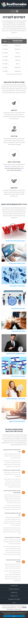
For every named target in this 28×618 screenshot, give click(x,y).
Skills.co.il (17, 60)
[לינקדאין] (24, 607)
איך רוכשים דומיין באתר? (14, 589)
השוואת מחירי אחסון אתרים (17, 286)
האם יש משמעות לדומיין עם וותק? (15, 354)
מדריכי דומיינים (14, 596)
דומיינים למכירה (14, 585)
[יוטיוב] (22, 607)
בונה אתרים (4, 607)
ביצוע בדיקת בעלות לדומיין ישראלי (15, 241)
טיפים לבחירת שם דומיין (18, 331)
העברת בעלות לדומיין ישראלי (17, 263)
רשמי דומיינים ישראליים (18, 308)
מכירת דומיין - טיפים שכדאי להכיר (15, 399)
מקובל (14, 616)
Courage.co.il (18, 71)
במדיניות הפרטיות (7, 613)
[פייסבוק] (25, 607)
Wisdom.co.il (18, 67)
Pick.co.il (18, 53)
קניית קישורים (14, 592)
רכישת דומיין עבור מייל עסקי (17, 421)
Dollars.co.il (18, 45)
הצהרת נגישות (18, 609)
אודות (14, 602)
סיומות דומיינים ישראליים (18, 376)
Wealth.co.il (18, 49)
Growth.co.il (18, 56)
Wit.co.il (18, 63)
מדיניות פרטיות (10, 609)
